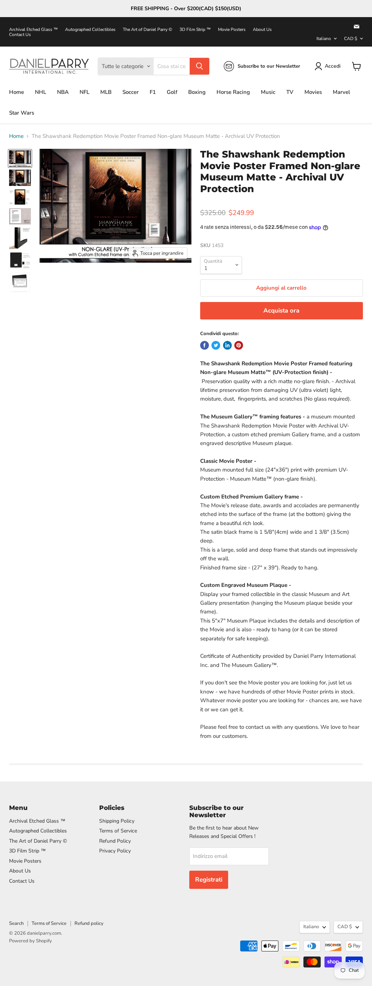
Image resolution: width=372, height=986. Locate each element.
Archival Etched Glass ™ (33, 29)
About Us (262, 29)
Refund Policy (115, 841)
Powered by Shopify (30, 941)
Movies (313, 92)
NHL (40, 92)
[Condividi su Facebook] (204, 345)
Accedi (332, 66)
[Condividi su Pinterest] (238, 345)
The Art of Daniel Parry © (147, 29)
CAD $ (350, 38)
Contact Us (20, 34)
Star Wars (21, 112)
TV (290, 92)
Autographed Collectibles (90, 29)
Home (16, 92)
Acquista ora (281, 310)
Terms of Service (118, 830)
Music (268, 92)
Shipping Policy (116, 821)
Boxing (197, 92)
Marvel (341, 92)
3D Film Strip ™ (195, 29)
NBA (63, 92)
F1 (153, 92)
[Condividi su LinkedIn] (227, 345)
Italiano (323, 38)
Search (16, 923)
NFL (84, 92)
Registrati (208, 879)
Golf (172, 92)
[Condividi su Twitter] (215, 345)
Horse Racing (233, 92)
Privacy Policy (115, 850)
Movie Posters (232, 29)
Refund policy (89, 923)
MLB (106, 92)
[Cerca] (199, 66)
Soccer (130, 92)
